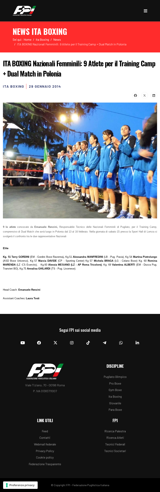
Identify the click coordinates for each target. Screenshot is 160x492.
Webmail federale (45, 444)
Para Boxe (115, 409)
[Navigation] (145, 11)
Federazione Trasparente (45, 464)
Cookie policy (45, 457)
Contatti (44, 437)
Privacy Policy (45, 451)
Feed (45, 431)
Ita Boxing (115, 396)
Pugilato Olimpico (115, 376)
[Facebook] (135, 95)
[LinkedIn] (153, 95)
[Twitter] (144, 95)
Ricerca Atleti (115, 437)
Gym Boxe (115, 390)
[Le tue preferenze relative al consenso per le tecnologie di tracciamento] (20, 485)
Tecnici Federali (115, 444)
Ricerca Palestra (115, 431)
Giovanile (115, 403)
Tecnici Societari (115, 451)
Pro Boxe (115, 383)
